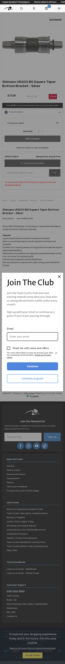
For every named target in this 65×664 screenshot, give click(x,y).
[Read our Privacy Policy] (56, 353)
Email (10, 328)
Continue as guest (32, 378)
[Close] (59, 276)
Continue (32, 366)
